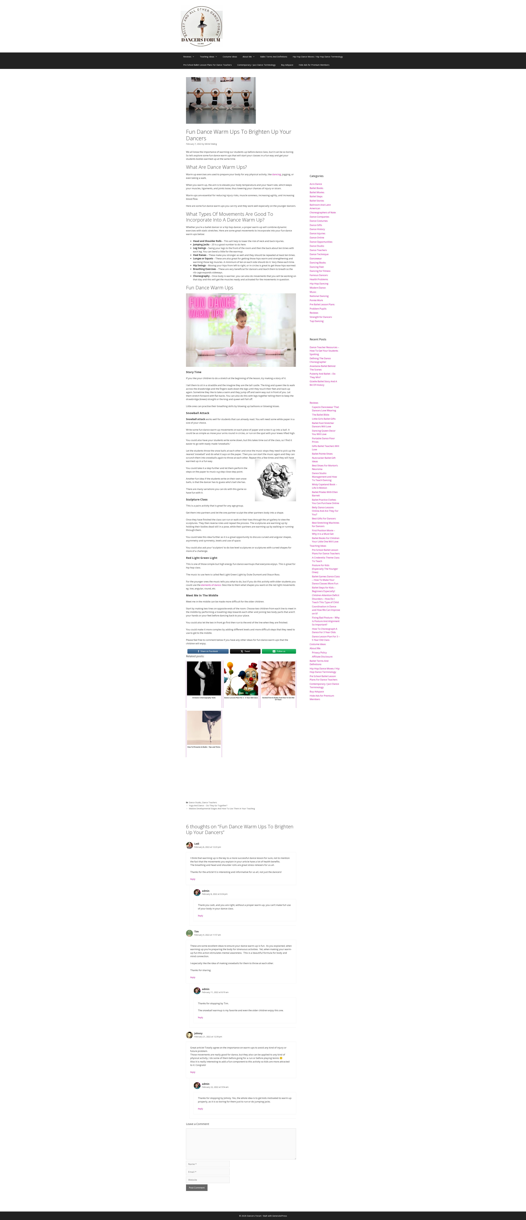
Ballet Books (316, 188)
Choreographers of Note (323, 212)
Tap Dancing (317, 321)
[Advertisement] (241, 777)
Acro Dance (316, 184)
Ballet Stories (317, 200)
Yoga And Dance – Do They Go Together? (208, 805)
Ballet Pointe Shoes (322, 453)
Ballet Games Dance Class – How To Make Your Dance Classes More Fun (326, 580)
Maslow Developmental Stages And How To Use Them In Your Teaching (222, 808)
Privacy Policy (319, 652)
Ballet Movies (317, 192)
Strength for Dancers (321, 317)
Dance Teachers (209, 802)
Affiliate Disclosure (322, 656)
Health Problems (319, 279)
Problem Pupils (318, 308)
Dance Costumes (319, 220)
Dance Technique (319, 254)
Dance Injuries (317, 233)
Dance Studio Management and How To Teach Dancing (324, 477)
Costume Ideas (230, 56)
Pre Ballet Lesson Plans (322, 304)
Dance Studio (195, 802)
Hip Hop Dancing (319, 283)
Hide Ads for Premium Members (314, 64)
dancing (276, 174)
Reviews (187, 56)
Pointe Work (316, 300)
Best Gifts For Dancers (324, 518)
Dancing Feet (317, 266)
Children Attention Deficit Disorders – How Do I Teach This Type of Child (325, 599)
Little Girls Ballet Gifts (324, 418)
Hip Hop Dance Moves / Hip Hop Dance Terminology (318, 56)
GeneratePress (279, 1215)
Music (313, 291)
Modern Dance (318, 287)
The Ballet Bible (320, 414)
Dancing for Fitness (320, 270)
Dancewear (316, 258)
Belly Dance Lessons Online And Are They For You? (325, 511)
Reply (192, 879)
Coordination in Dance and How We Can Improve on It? (326, 610)
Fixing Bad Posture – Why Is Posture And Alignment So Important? (326, 621)
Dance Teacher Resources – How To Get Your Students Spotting (324, 351)
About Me (247, 56)
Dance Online (317, 237)
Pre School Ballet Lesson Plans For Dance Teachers (207, 64)
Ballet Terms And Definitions (273, 56)
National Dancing (319, 296)
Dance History (317, 229)
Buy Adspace (287, 64)
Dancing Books (318, 262)
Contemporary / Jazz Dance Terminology (256, 64)
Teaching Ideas (207, 56)
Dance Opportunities (321, 241)
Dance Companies (319, 216)
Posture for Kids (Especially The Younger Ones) (325, 569)
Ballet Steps (316, 196)
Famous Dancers (319, 275)
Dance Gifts (316, 225)
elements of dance (211, 585)
